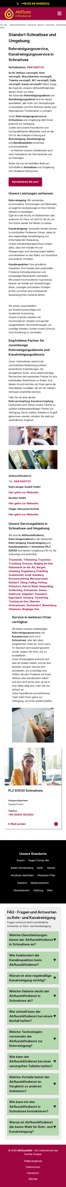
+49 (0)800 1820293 (20, 814)
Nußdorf (14, 582)
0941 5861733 (35, 67)
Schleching (15, 590)
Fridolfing (42, 571)
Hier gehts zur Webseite (23, 503)
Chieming (14, 571)
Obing (23, 582)
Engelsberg (28, 571)
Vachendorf (33, 605)
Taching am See (18, 601)
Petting (42, 582)
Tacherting (41, 597)
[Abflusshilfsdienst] (18, 13)
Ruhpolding (46, 586)
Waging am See (43, 563)
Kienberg (37, 575)
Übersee (34, 601)
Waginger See (30, 609)
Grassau (27, 563)
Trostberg (15, 563)
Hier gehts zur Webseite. (24, 492)
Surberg (28, 597)
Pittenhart (15, 586)
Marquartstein (39, 578)
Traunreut (44, 559)
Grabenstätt (16, 575)
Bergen (41, 567)
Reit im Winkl (30, 586)
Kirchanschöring (19, 578)
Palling (33, 582)
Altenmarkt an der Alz (22, 567)
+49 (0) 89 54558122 (35, 3)
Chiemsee (15, 609)
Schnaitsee (30, 590)
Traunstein (15, 559)
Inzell (28, 575)
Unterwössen (17, 605)
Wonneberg (49, 605)
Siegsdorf (28, 593)
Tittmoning (30, 559)
